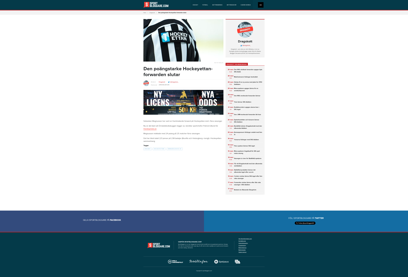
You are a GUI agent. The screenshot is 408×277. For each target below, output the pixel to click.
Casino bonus (246, 5)
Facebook (115, 220)
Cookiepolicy (242, 245)
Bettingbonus (217, 5)
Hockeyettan (159, 149)
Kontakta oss (242, 241)
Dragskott (152, 12)
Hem (144, 12)
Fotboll (205, 5)
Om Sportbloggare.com (245, 238)
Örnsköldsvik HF (174, 149)
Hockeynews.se (150, 129)
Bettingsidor (231, 5)
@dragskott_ (174, 82)
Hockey (195, 5)
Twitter (319, 218)
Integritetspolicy (243, 243)
